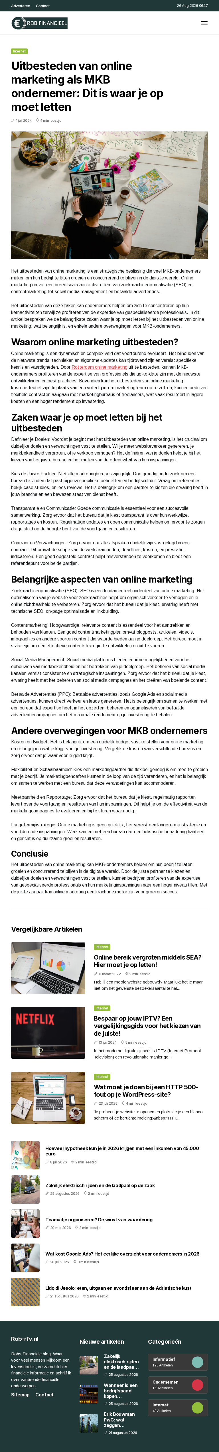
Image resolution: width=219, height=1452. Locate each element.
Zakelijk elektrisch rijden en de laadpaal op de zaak (100, 1185)
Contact (43, 5)
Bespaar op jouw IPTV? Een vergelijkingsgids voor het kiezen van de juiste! (147, 1026)
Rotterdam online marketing (99, 367)
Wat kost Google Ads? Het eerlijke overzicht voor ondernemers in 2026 (122, 1254)
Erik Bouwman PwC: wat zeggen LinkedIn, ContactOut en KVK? (120, 1420)
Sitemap (20, 1394)
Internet (19, 51)
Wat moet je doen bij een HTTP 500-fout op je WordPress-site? (146, 1090)
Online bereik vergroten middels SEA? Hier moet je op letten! (147, 961)
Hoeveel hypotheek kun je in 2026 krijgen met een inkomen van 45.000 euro (122, 1151)
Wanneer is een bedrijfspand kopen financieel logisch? (120, 1391)
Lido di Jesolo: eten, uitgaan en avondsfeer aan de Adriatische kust (118, 1288)
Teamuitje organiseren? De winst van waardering (99, 1219)
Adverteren (20, 5)
